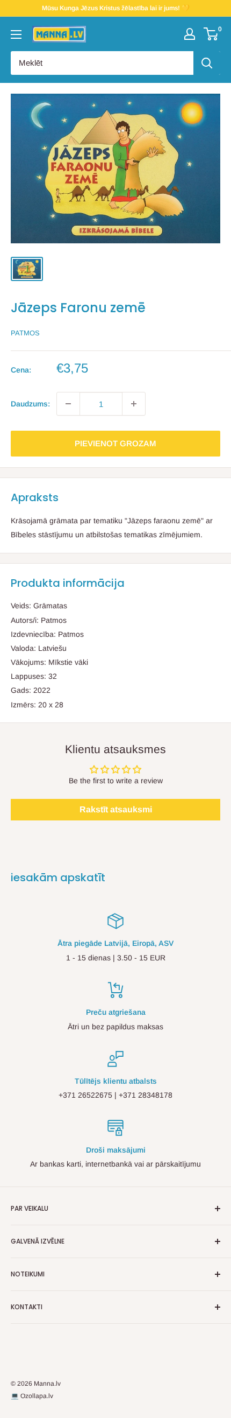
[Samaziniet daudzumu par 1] (68, 403)
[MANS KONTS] (189, 34)
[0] (211, 33)
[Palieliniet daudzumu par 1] (133, 403)
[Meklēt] (206, 63)
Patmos (25, 333)
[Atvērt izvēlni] (16, 34)
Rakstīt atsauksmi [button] (116, 809)
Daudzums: (30, 403)
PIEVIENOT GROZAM (115, 443)
